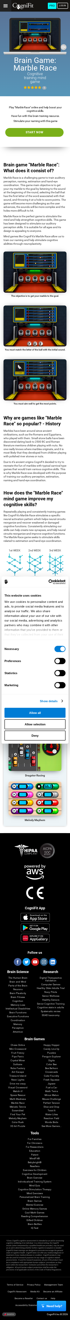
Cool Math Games (35, 1212)
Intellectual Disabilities (18, 1008)
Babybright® (35, 1162)
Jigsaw (51, 1083)
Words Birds (51, 1122)
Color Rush (18, 1122)
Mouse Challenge (51, 1099)
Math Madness (18, 1099)
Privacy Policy (33, 1285)
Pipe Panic (18, 1056)
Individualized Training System (35, 1181)
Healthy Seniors (51, 1000)
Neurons (18, 989)
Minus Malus (52, 1095)
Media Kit (35, 1291)
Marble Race (17, 1103)
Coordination (18, 1020)
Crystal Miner (17, 1060)
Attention (18, 1032)
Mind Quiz (34, 1185)
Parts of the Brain (17, 985)
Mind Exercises (35, 1193)
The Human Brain (18, 978)
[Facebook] (17, 962)
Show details (49, 701)
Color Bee (51, 1064)
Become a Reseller (24, 1298)
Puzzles (51, 1053)
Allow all (35, 712)
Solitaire (17, 1064)
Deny (35, 735)
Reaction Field (51, 1118)
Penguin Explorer (51, 1056)
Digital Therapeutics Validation (51, 979)
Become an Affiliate (52, 1291)
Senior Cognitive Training (51, 1004)
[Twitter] (26, 962)
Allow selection (35, 724)
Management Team (53, 1285)
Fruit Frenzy (17, 1053)
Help (53, 1298)
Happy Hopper (52, 1045)
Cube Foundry (51, 1076)
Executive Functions (18, 1016)
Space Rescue (17, 1095)
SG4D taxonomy (51, 1015)
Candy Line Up (51, 1049)
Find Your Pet (17, 1114)
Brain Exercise (34, 1178)
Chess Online (18, 1045)
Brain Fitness (18, 997)
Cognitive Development (34, 1174)
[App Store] (35, 917)
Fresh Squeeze (51, 1080)
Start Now (34, 132)
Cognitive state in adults (50, 1007)
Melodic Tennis (18, 1107)
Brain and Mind (18, 982)
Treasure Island (17, 1076)
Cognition (17, 1001)
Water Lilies (51, 1114)
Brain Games (35, 1201)
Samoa (10, 1314)
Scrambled (18, 1110)
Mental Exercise (34, 1205)
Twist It (52, 1110)
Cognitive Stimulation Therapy (34, 1189)
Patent (34, 1155)
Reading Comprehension (34, 1216)
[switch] (60, 661)
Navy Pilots (50, 992)
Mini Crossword (17, 1049)
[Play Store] (35, 928)
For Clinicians (34, 1143)
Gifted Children (34, 1220)
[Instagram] (44, 962)
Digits (51, 1060)
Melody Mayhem (18, 1118)
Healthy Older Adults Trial (51, 988)
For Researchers (34, 1147)
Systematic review (50, 1011)
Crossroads (51, 1072)
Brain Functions (18, 1012)
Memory (17, 1024)
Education (34, 1151)
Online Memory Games (34, 1209)
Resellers (34, 1166)
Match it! (18, 1091)
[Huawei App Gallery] (35, 938)
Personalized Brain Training (35, 1197)
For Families (34, 1139)
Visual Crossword (17, 1087)
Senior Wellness (51, 996)
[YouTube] (35, 962)
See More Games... (52, 1126)
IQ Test (34, 1228)
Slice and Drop (51, 1107)
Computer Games (50, 984)
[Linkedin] (52, 962)
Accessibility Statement (27, 1305)
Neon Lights (17, 1080)
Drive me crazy (18, 1083)
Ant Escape (18, 1072)
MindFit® (35, 1158)
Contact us (42, 1298)
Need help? (54, 1306)
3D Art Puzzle (17, 1126)
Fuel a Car (51, 1087)
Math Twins (51, 1091)
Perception (18, 1028)
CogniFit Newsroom (17, 1291)
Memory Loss (18, 1005)
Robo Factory (17, 1068)
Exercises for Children (34, 1170)
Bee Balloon (51, 1068)
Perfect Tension (51, 1103)
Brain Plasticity (18, 993)
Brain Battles (35, 1224)
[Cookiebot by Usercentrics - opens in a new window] (49, 581)
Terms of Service (15, 1285)
